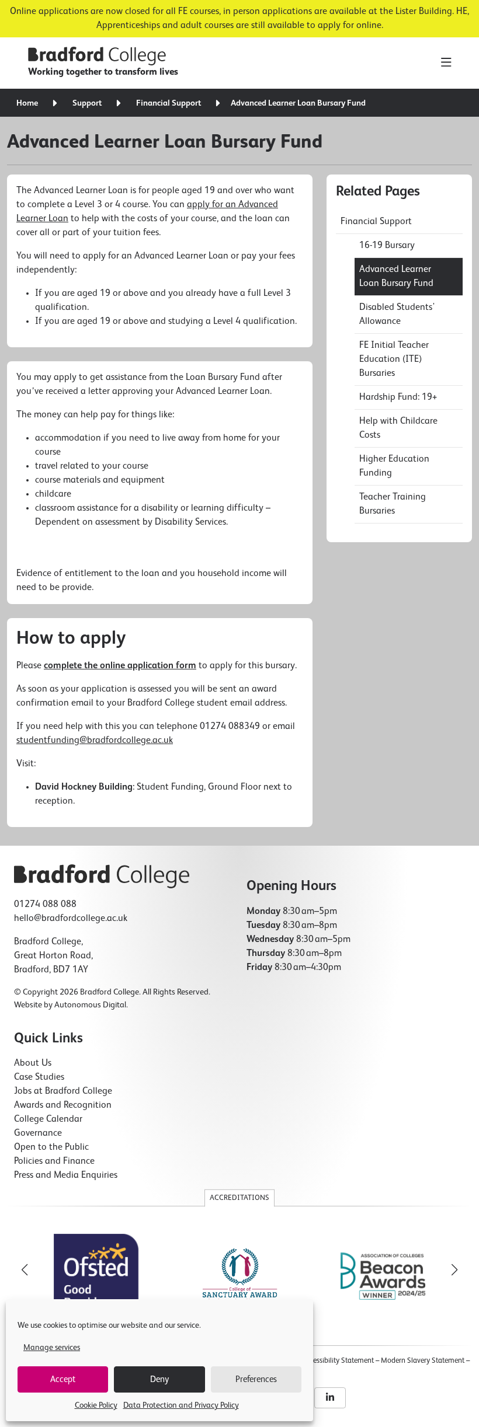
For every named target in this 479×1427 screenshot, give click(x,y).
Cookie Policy (96, 1405)
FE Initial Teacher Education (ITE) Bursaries (394, 359)
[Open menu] (446, 63)
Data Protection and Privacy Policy (181, 1405)
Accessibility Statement (337, 1361)
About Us (32, 1063)
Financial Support (168, 103)
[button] (454, 1270)
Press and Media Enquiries (65, 1175)
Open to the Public (51, 1147)
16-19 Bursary (387, 245)
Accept (62, 1379)
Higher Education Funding (394, 466)
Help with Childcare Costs (398, 428)
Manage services (51, 1348)
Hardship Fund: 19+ (398, 397)
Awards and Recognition (63, 1105)
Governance (38, 1133)
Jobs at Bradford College (63, 1091)
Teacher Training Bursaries (392, 504)
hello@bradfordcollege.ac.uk (70, 918)
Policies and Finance (54, 1161)
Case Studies (39, 1077)
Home (27, 103)
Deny (159, 1379)
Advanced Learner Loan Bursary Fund (396, 276)
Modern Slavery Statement (422, 1361)
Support (87, 103)
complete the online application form (120, 666)
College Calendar (48, 1119)
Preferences (256, 1379)
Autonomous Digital (90, 1005)
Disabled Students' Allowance (397, 314)
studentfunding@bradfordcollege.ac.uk (94, 740)
